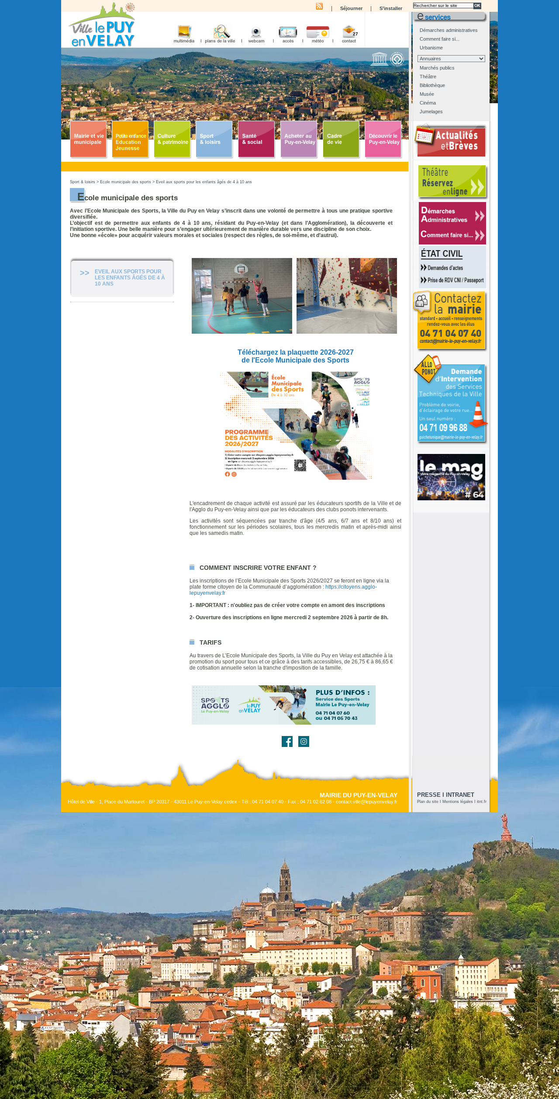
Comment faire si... (439, 39)
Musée (427, 94)
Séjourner (351, 8)
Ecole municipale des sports (125, 182)
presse (429, 795)
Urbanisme (431, 47)
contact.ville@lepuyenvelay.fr (366, 801)
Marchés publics (437, 67)
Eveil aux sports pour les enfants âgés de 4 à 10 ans (204, 182)
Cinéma (428, 102)
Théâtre (428, 76)
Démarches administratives (449, 30)
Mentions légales (457, 801)
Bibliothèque (432, 85)
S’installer (391, 8)
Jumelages (431, 111)
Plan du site (427, 801)
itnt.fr (482, 801)
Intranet (460, 795)
